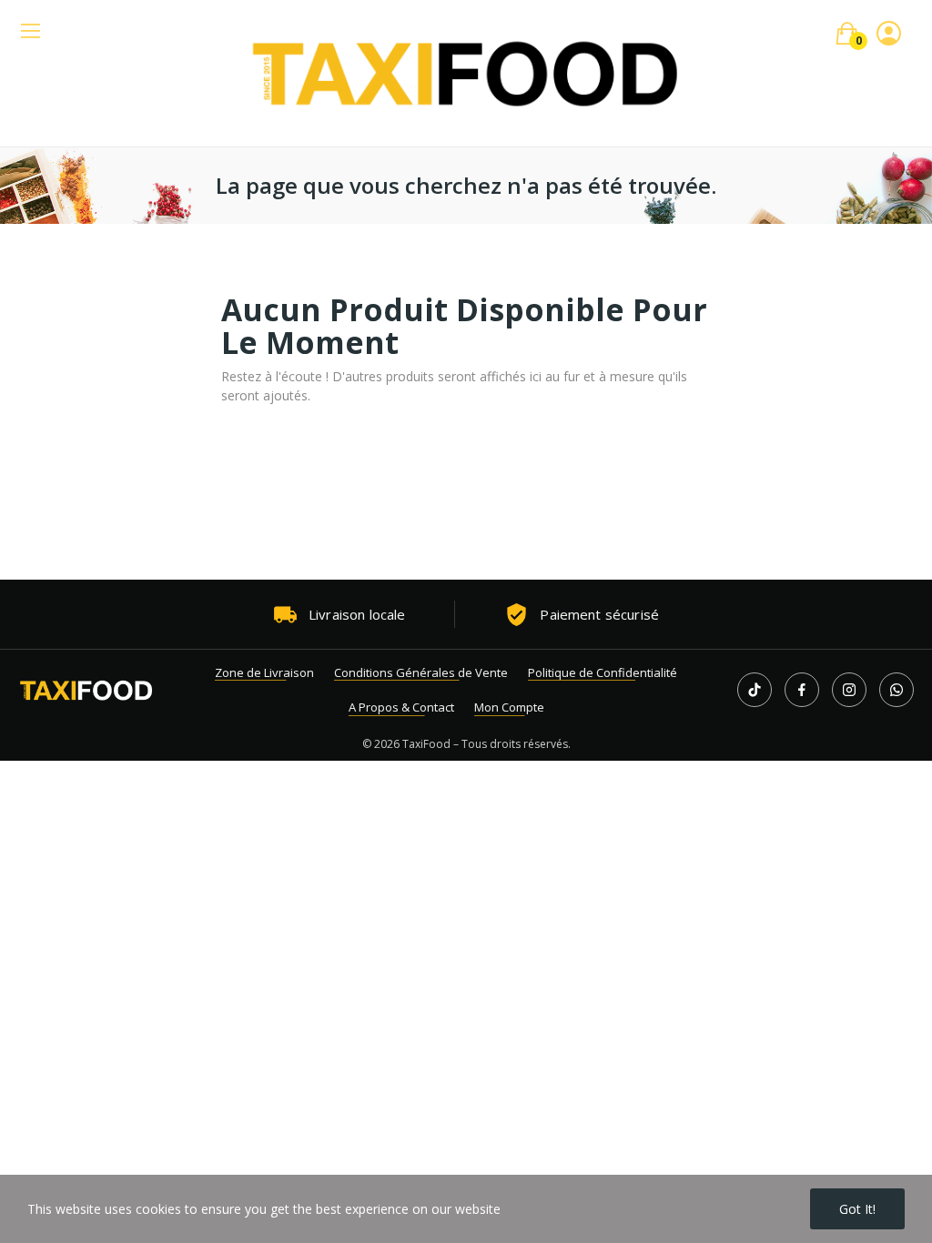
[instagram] (849, 689)
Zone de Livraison (264, 672)
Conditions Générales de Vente (421, 672)
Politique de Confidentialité (602, 672)
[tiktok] (754, 689)
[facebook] (801, 689)
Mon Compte (509, 707)
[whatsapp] (896, 689)
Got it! (857, 1209)
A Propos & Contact (401, 707)
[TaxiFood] (86, 690)
